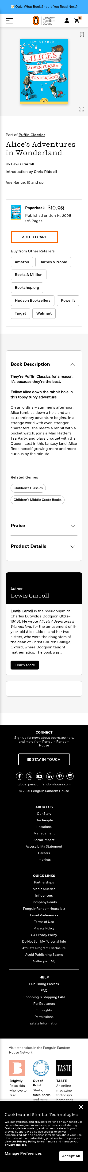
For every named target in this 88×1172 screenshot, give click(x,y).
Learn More (26, 666)
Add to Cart (34, 237)
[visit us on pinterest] (60, 776)
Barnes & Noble (53, 262)
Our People (44, 820)
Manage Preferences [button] (23, 1153)
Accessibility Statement (44, 846)
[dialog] (44, 1136)
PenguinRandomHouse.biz (44, 908)
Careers (44, 853)
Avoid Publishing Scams (44, 954)
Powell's (68, 300)
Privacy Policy (44, 928)
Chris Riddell (45, 171)
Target (20, 313)
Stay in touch (46, 759)
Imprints (44, 859)
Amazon (22, 262)
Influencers (44, 895)
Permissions (44, 1017)
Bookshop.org (27, 287)
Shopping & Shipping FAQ (44, 997)
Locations (44, 827)
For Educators (44, 1003)
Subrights (44, 1010)
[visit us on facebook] (19, 776)
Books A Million (28, 274)
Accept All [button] (71, 1156)
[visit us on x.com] (29, 776)
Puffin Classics (32, 134)
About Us (44, 807)
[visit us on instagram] (70, 776)
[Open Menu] (9, 20)
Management (44, 833)
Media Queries (44, 889)
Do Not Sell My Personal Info (44, 941)
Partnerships (44, 882)
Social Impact (44, 840)
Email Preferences (44, 915)
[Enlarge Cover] (81, 109)
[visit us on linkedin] (50, 776)
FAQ (44, 990)
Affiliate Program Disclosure (44, 948)
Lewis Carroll (22, 164)
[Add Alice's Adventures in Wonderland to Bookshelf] (81, 34)
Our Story (44, 813)
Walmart (44, 313)
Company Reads (44, 902)
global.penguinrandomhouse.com (44, 784)
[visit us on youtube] (39, 776)
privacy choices (15, 1145)
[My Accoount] (67, 20)
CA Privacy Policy (44, 935)
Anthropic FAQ (44, 961)
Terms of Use (44, 922)
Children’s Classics (28, 488)
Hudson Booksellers (32, 300)
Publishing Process (44, 984)
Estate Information (44, 1023)
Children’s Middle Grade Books (37, 500)
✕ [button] (81, 1107)
